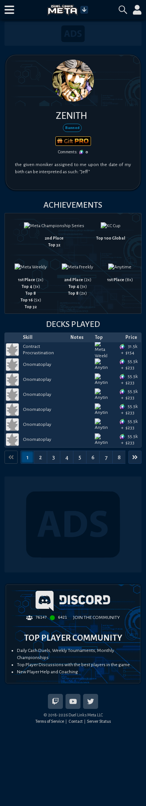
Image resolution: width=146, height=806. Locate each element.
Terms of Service (49, 721)
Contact (76, 721)
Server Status (99, 721)
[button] (9, 10)
